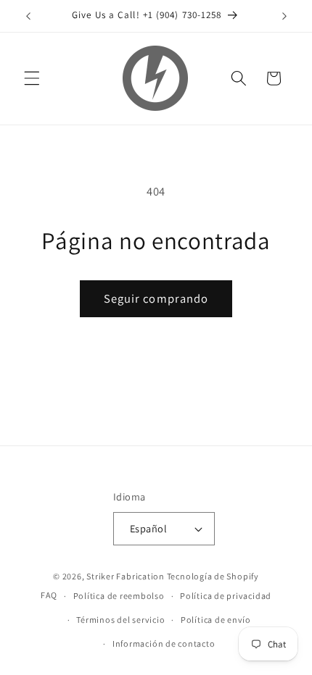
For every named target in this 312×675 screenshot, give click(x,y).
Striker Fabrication (125, 576)
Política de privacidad (225, 595)
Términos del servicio (120, 619)
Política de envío (216, 619)
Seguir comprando (156, 298)
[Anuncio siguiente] (284, 16)
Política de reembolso (119, 595)
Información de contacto (163, 643)
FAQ (49, 595)
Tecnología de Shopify (213, 576)
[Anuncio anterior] (28, 16)
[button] (32, 78)
